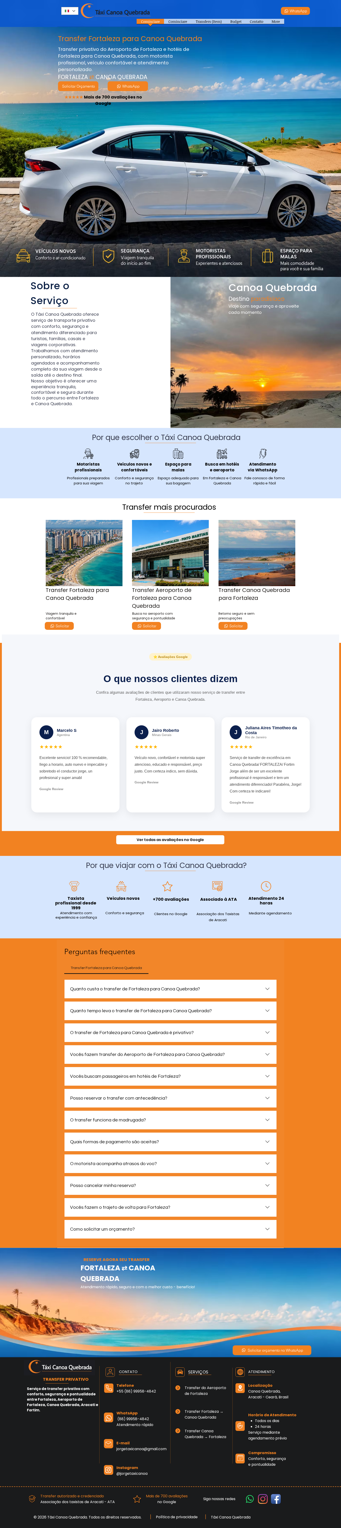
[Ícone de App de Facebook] (276, 1499)
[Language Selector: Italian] (69, 11)
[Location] (240, 1388)
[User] (110, 1372)
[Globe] (240, 1372)
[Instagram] (263, 1499)
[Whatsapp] (250, 1499)
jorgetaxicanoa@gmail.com (141, 1449)
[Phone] (108, 1388)
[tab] (106, 968)
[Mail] (108, 1443)
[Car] (180, 1372)
